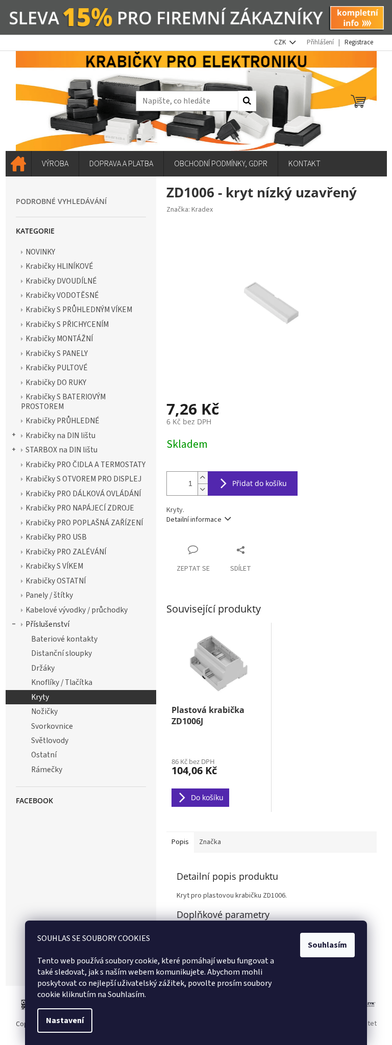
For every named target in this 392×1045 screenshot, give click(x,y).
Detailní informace (194, 520)
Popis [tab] (180, 842)
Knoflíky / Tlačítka (61, 682)
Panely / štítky (49, 595)
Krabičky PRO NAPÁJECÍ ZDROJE (80, 508)
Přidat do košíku (259, 483)
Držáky (43, 668)
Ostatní (44, 754)
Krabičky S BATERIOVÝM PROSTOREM (63, 401)
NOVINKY (40, 252)
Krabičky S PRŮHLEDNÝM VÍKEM (79, 309)
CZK (280, 42)
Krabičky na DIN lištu (60, 435)
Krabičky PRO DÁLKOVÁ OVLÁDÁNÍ (83, 493)
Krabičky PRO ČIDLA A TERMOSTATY (85, 464)
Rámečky (46, 769)
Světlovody (49, 740)
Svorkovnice (52, 726)
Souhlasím (327, 945)
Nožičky (44, 711)
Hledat (247, 101)
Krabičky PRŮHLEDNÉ (63, 420)
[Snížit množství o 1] (203, 489)
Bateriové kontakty (64, 639)
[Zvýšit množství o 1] (203, 477)
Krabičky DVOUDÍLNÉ (61, 281)
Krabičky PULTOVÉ (57, 367)
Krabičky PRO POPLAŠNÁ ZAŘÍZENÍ (84, 522)
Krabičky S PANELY (57, 353)
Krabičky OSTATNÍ (56, 581)
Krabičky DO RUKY (56, 382)
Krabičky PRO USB (56, 537)
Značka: (189, 210)
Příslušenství (47, 624)
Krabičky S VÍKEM (54, 566)
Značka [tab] (210, 842)
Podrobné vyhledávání (61, 201)
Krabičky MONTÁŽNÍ (59, 338)
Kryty (40, 697)
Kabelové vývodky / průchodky (77, 610)
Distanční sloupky (61, 653)
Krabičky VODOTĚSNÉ (62, 295)
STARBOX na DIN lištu (61, 449)
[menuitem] (18, 163)
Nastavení (65, 1020)
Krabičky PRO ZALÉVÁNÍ (66, 551)
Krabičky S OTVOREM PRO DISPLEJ (83, 479)
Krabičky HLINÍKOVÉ (59, 266)
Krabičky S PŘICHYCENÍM (67, 324)
